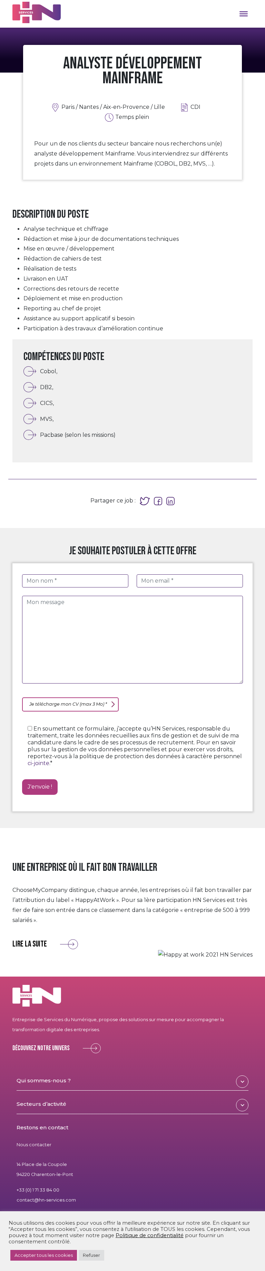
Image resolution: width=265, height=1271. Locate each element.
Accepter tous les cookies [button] (43, 1255)
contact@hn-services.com (46, 1199)
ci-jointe (38, 763)
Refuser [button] (91, 1255)
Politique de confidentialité (150, 1235)
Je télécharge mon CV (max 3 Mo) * (68, 704)
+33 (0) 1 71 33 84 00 (38, 1190)
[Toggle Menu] (243, 13)
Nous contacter (34, 1144)
